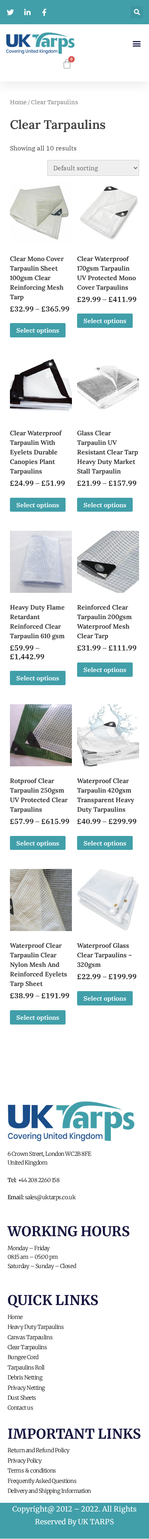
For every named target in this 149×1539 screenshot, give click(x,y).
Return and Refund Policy (39, 1450)
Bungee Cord (23, 1357)
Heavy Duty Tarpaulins (36, 1327)
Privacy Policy (25, 1460)
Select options (37, 330)
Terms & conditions (32, 1470)
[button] (136, 43)
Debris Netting (25, 1377)
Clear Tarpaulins (27, 1347)
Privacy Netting (26, 1387)
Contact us (20, 1407)
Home (18, 102)
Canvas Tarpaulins (30, 1337)
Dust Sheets (22, 1397)
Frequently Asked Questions (42, 1480)
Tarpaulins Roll (26, 1367)
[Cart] (66, 64)
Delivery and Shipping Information (49, 1490)
